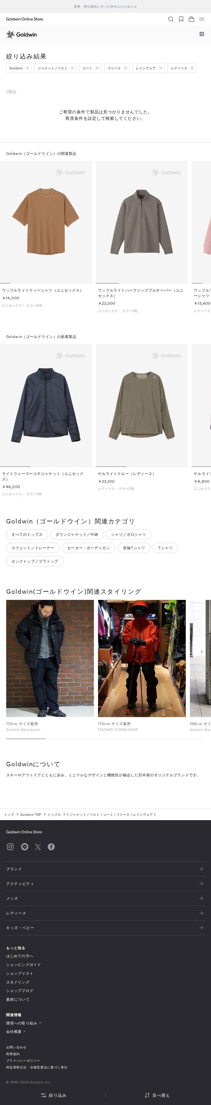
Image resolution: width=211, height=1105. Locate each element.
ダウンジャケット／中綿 (77, 534)
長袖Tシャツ (134, 547)
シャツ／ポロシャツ (128, 534)
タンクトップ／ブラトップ (35, 561)
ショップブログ (19, 990)
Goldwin (16, 68)
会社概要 (14, 1031)
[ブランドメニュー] (202, 34)
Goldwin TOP (31, 814)
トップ (9, 814)
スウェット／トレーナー (33, 547)
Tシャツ (165, 547)
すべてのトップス (27, 534)
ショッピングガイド (23, 964)
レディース (179, 68)
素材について (18, 999)
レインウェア (146, 68)
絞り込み (58, 1095)
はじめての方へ (19, 955)
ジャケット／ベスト (53, 68)
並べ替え (161, 1095)
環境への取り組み (21, 1023)
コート (88, 68)
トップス (54, 814)
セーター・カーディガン (88, 547)
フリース (114, 68)
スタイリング (18, 982)
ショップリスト (19, 973)
